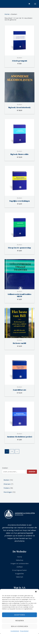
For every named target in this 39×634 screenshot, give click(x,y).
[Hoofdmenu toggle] (35, 4)
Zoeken (5, 468)
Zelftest (20, 567)
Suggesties (19, 574)
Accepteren (19, 615)
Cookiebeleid (15, 631)
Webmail (19, 577)
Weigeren (19, 621)
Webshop (19, 560)
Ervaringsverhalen (19, 570)
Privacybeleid (24, 631)
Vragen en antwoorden (20, 563)
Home (7, 14)
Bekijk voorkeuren (19, 626)
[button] (36, 592)
